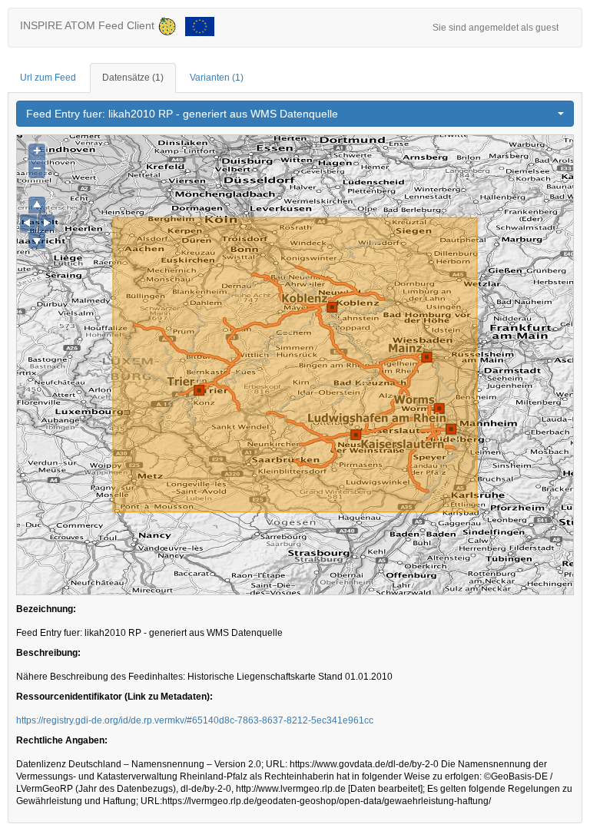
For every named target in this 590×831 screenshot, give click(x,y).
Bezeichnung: (46, 609)
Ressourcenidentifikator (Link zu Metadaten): (114, 696)
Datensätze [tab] (133, 77)
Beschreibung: (48, 652)
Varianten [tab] (217, 77)
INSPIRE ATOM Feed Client (88, 25)
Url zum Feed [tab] (48, 77)
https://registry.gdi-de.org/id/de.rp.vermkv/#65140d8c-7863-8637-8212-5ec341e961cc (194, 720)
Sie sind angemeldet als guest (496, 27)
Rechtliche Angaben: (62, 740)
